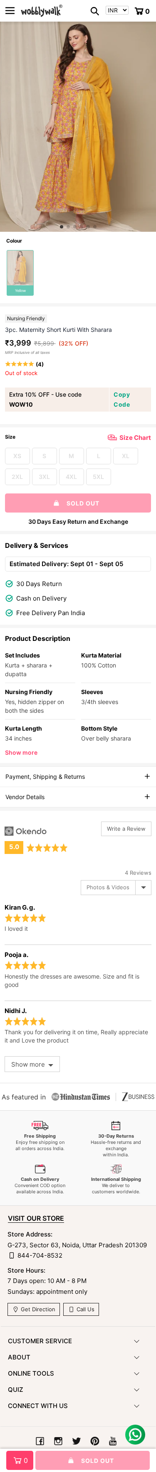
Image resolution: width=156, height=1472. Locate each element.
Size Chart (135, 438)
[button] (61, 226)
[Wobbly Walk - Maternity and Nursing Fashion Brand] (41, 11)
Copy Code (122, 399)
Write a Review (126, 828)
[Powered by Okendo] (26, 831)
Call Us (84, 1309)
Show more (21, 752)
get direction (37, 1309)
